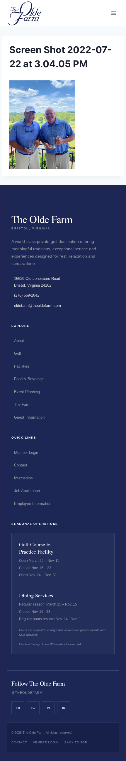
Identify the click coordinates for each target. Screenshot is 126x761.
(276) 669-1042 (26, 295)
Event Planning (27, 392)
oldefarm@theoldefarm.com (37, 305)
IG (33, 707)
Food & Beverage (29, 379)
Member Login (26, 452)
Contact (20, 465)
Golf (17, 353)
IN (63, 707)
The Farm (22, 404)
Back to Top (75, 742)
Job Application (27, 490)
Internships (23, 478)
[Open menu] (113, 13)
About (19, 341)
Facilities (21, 366)
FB (18, 707)
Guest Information (29, 417)
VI (48, 707)
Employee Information (32, 503)
